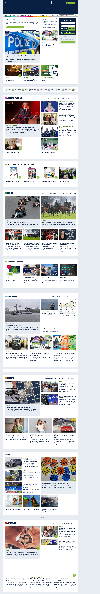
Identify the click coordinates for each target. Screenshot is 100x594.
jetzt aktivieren (10, 26)
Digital (10, 378)
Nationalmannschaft (57, 193)
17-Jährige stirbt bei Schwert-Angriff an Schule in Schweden (50, 22)
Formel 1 (63, 193)
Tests (52, 454)
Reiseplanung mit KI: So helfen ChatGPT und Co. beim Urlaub (51, 408)
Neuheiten (48, 454)
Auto (9, 454)
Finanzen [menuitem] (14, 15)
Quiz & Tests (62, 98)
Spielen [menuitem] (39, 15)
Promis (48, 98)
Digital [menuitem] (35, 15)
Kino (52, 98)
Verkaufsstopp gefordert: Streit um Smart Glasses (50, 412)
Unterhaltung (14, 98)
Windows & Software (66, 378)
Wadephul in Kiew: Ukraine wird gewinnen (49, 27)
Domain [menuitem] (46, 15)
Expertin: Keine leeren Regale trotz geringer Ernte (50, 323)
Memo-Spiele (68, 98)
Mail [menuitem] (43, 15)
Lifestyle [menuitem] (30, 15)
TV (45, 98)
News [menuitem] (6, 15)
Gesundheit (73, 523)
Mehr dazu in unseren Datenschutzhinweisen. (28, 30)
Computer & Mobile (49, 378)
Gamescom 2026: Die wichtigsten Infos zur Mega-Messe (50, 410)
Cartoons (74, 98)
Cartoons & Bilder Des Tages (22, 164)
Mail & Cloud (57, 3)
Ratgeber (54, 523)
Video (55, 98)
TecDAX (62, 315)
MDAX (61, 313)
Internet (32, 3)
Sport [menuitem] (9, 15)
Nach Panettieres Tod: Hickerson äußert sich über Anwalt (50, 25)
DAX (61, 311)
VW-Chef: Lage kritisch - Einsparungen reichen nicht (50, 331)
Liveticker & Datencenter (71, 193)
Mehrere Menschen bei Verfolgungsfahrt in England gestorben (50, 19)
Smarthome (73, 378)
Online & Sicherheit (57, 378)
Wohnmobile (61, 454)
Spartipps (74, 296)
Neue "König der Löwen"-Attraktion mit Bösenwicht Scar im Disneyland (53, 555)
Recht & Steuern (68, 296)
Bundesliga (43, 193)
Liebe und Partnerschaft (65, 523)
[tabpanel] (22, 47)
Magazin (56, 454)
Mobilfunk (22, 3)
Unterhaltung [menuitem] (23, 15)
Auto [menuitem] (18, 15)
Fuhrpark (66, 454)
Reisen (59, 523)
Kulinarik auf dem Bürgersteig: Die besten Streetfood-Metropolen (52, 557)
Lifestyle (11, 523)
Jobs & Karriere (53, 296)
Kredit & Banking (60, 296)
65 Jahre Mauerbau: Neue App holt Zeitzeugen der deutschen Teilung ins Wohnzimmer (55, 414)
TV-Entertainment (44, 3)
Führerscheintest (72, 454)
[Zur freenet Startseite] (9, 3)
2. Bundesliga (49, 193)
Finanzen (12, 296)
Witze (58, 98)
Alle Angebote (71, 3)
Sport (10, 193)
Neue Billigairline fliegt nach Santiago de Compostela (50, 553)
